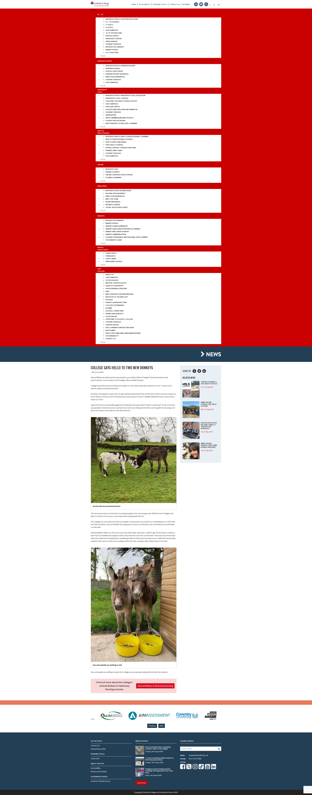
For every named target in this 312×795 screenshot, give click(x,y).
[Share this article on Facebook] (194, 371)
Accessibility (144, 4)
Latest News (141, 783)
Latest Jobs (95, 758)
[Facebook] (182, 768)
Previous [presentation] (152, 726)
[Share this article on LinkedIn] (204, 371)
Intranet (186, 4)
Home (133, 4)
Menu (94, 10)
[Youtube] (207, 768)
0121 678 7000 (190, 758)
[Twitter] (188, 768)
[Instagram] (195, 768)
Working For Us (160, 4)
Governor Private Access (100, 781)
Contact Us (175, 4)
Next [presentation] (161, 726)
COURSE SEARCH (187, 741)
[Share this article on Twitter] (199, 371)
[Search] (217, 749)
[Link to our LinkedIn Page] (213, 768)
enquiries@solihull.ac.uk (194, 755)
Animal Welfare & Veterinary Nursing (155, 685)
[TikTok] (201, 768)
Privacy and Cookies (99, 771)
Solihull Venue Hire (98, 749)
